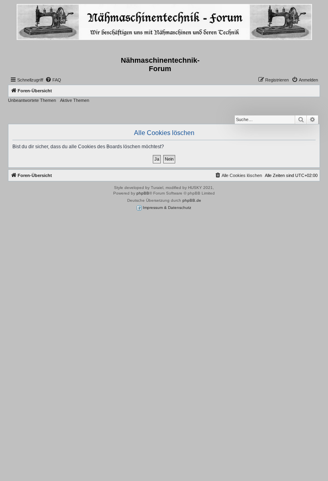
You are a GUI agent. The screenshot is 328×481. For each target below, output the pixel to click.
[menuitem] (53, 80)
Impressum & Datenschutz (166, 207)
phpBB (142, 193)
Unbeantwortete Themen (32, 100)
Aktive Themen (74, 100)
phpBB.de (191, 200)
